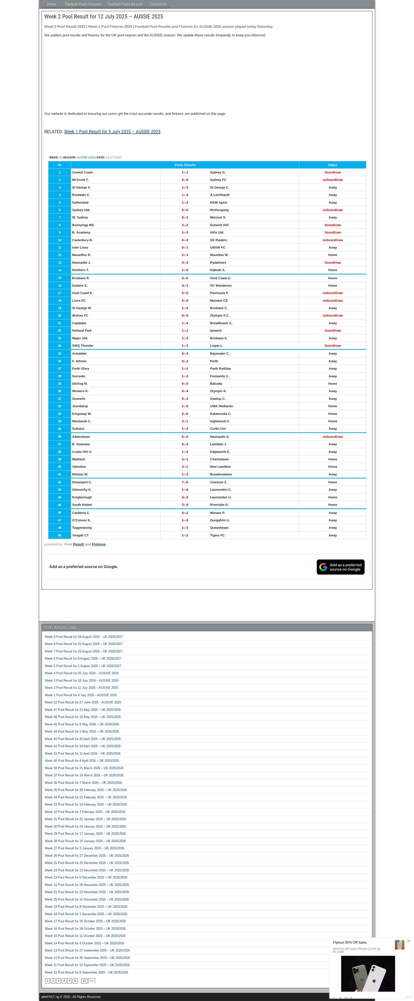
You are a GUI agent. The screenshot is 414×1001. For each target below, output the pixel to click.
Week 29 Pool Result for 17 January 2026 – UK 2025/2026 (85, 833)
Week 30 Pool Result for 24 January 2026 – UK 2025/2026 (85, 826)
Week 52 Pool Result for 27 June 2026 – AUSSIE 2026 (83, 702)
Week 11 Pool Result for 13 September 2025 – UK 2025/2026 (87, 965)
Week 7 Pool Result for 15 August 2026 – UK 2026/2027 (84, 651)
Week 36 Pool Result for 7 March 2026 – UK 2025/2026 (83, 782)
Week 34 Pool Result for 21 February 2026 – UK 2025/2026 (86, 797)
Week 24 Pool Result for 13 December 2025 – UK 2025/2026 (87, 870)
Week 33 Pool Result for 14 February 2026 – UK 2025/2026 (86, 804)
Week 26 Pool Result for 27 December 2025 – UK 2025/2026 (87, 855)
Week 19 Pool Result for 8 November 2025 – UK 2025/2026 (86, 906)
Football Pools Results (125, 4)
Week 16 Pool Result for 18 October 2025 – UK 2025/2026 (85, 928)
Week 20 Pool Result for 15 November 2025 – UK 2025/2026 (87, 899)
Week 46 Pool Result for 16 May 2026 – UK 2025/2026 (83, 717)
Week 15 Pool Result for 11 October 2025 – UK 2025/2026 (85, 936)
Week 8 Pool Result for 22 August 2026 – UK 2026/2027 (84, 644)
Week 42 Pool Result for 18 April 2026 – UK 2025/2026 (83, 746)
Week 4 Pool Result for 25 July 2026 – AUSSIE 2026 (81, 673)
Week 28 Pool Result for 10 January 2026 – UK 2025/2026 (85, 841)
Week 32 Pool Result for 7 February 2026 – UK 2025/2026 (85, 812)
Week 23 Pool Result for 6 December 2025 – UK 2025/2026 (86, 877)
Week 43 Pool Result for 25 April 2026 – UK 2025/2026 (83, 739)
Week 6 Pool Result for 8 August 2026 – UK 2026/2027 (83, 658)
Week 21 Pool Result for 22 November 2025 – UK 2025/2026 (87, 892)
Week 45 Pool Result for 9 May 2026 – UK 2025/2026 (82, 724)
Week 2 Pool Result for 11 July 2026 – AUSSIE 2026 (81, 688)
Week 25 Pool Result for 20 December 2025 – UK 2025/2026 (87, 863)
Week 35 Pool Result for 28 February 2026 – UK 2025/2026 (86, 790)
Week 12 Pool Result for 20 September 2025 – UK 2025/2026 (87, 958)
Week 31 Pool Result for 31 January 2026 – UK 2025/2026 (85, 819)
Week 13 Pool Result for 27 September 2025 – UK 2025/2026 (87, 950)
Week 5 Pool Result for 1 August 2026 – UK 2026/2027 (83, 666)
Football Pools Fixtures (83, 4)
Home (51, 4)
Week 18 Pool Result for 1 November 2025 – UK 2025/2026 (86, 914)
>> (92, 981)
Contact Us (158, 4)
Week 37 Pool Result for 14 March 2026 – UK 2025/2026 (84, 775)
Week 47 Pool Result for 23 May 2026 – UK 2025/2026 (83, 710)
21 (84, 981)
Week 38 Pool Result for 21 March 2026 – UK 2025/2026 (84, 768)
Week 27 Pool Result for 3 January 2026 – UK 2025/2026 (84, 848)
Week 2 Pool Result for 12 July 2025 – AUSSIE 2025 (103, 16)
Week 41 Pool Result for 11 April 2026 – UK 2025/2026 (83, 753)
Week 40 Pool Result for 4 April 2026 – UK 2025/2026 (82, 760)
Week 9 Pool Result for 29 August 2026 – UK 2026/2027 (84, 637)
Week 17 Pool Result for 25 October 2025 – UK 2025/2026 (85, 921)
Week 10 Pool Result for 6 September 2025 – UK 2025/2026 (86, 972)
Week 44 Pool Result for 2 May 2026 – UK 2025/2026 (82, 731)
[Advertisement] (207, 74)
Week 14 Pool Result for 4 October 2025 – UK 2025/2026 (84, 943)
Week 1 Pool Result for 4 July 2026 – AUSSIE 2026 (81, 695)
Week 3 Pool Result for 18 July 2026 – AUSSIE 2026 (81, 680)
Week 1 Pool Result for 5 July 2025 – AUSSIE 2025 (112, 131)
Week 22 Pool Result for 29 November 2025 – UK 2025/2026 (87, 885)
